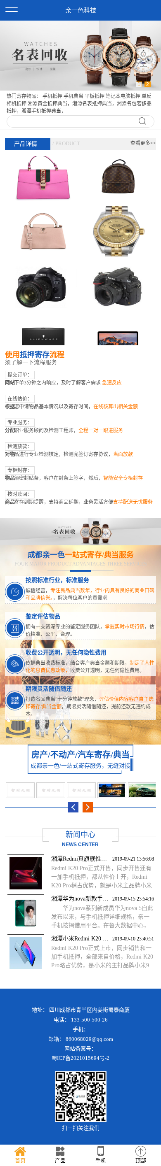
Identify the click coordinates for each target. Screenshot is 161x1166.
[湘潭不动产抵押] (111, 790)
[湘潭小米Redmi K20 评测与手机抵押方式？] (25, 953)
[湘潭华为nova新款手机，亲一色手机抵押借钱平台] (25, 913)
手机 (100, 1160)
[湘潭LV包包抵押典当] (42, 216)
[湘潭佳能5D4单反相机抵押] (42, 270)
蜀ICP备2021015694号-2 (80, 1058)
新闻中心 (80, 835)
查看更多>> (143, 143)
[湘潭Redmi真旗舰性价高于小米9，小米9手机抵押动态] (25, 873)
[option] (80, 56)
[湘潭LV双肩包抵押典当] (118, 161)
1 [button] (138, 84)
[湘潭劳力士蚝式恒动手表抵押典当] (118, 216)
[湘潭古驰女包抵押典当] (42, 161)
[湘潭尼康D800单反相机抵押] (118, 270)
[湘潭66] (20, 790)
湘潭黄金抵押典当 (47, 104)
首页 (20, 1160)
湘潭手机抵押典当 (41, 111)
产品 (60, 1160)
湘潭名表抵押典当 (92, 104)
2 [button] (147, 84)
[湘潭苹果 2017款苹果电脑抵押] (118, 325)
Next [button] (88, 807)
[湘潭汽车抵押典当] (142, 790)
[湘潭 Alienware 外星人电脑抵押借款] (42, 325)
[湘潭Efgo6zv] (50, 790)
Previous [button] (73, 807)
